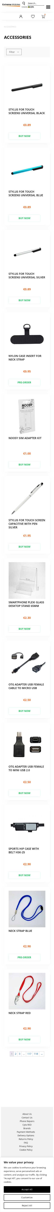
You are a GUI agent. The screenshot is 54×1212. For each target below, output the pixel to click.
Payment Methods (26, 1131)
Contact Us (27, 1117)
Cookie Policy (26, 1149)
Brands (27, 1128)
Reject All (27, 1205)
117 (29, 1053)
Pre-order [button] (24, 382)
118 (36, 1053)
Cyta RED (27, 1124)
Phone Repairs (27, 1121)
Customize (27, 1197)
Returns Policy (26, 1139)
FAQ (26, 1142)
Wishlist (33, 17)
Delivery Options (26, 1135)
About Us (27, 1114)
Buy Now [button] (24, 136)
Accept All (27, 1189)
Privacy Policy (26, 1146)
